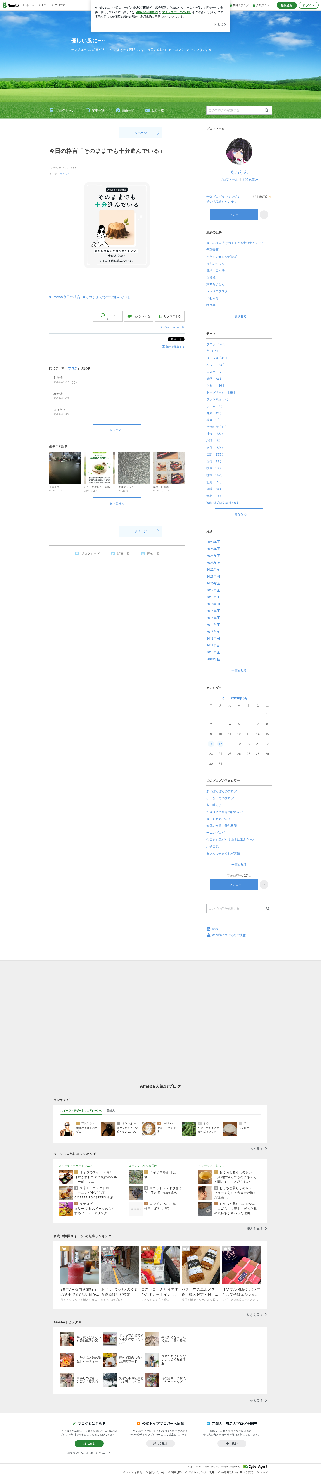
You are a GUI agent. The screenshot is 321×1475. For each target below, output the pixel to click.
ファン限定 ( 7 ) (217, 399)
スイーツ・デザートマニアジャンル (81, 1110)
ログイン (308, 5)
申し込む (232, 1443)
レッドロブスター (218, 291)
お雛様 (211, 277)
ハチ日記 (212, 846)
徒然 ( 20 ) (213, 378)
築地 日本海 (215, 270)
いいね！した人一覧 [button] (173, 326)
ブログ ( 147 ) (216, 344)
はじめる (89, 1443)
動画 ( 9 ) (212, 420)
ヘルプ (264, 1472)
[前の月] (223, 698)
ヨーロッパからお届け (143, 1165)
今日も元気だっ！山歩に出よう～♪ (230, 839)
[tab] (81, 1110)
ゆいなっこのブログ (220, 798)
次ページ (141, 132)
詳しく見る (160, 1443)
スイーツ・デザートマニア (76, 1165)
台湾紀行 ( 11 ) (216, 427)
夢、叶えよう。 (217, 805)
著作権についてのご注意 (229, 935)
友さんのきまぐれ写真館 (223, 853)
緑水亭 (211, 305)
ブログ (63, 174)
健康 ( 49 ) (213, 413)
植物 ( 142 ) (214, 475)
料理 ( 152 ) (214, 440)
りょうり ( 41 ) (216, 358)
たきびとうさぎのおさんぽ (224, 812)
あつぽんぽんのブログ (221, 791)
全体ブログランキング (221, 196)
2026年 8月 (239, 698)
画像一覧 (128, 110)
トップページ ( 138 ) (220, 392)
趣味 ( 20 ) (213, 489)
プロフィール (229, 179)
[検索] (266, 110)
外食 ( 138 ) (214, 433)
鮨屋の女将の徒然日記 (221, 825)
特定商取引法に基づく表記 (237, 1472)
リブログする (172, 316)
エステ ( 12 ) (215, 371)
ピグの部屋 (250, 179)
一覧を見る (239, 316)
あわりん (239, 172)
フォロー (235, 215)
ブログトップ (65, 110)
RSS (215, 929)
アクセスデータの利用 (201, 1472)
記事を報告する (175, 346)
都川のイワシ (215, 263)
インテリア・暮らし (211, 1165)
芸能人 (111, 1110)
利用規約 (176, 1472)
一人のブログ (215, 832)
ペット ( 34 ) (215, 365)
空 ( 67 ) (212, 351)
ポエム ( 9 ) (214, 406)
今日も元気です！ (218, 819)
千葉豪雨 (212, 249)
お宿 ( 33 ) (213, 461)
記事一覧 (98, 110)
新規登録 (286, 5)
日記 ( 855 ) (214, 454)
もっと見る (116, 430)
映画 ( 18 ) (213, 468)
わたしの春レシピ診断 (221, 256)
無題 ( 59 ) (213, 482)
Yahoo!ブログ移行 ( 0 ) (222, 502)
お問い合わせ (156, 1472)
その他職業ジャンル (220, 201)
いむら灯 (212, 298)
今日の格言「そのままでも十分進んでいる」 (107, 150)
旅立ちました (215, 284)
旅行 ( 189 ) (214, 447)
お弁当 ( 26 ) (215, 385)
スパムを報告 (134, 1472)
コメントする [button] (141, 316)
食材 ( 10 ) (213, 496)
